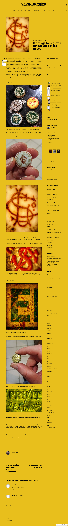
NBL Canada (49, 379)
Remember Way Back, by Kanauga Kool (53, 237)
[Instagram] (52, 119)
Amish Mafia (49, 315)
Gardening (49, 348)
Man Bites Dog (49, 373)
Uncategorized (49, 422)
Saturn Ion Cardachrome (51, 399)
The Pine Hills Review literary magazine (53, 210)
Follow (59, 65)
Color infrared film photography (52, 335)
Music (48, 378)
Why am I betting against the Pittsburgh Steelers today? (12, 468)
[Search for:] (54, 74)
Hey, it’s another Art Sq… (58, 102)
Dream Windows (50, 343)
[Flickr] (56, 119)
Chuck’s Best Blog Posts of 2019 (35, 466)
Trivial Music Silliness (50, 245)
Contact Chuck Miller (20, 8)
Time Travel (49, 415)
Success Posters (50, 405)
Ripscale (48, 396)
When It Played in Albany (51, 427)
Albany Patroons (50, 310)
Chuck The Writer (33, 4)
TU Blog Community (50, 420)
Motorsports (49, 374)
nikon (48, 381)
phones (48, 384)
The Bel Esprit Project (50, 242)
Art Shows (49, 318)
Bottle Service (49, 328)
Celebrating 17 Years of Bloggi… (57, 83)
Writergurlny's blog (50, 247)
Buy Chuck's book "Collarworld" (52, 179)
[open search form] (66, 1)
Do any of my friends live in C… (56, 95)
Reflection (49, 394)
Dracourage (49, 341)
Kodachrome (49, 366)
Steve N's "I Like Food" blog (51, 208)
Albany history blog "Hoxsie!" (51, 169)
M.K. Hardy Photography (51, 256)
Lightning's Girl (49, 371)
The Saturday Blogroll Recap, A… (57, 100)
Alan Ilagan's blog (50, 187)
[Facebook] (48, 119)
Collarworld (49, 333)
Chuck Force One (50, 331)
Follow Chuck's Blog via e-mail (53, 58)
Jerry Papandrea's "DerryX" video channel (53, 197)
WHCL (48, 425)
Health (48, 358)
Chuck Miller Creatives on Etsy (52, 296)
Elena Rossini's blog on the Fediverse (53, 224)
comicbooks (49, 336)
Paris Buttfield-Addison (51, 234)
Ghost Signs (49, 351)
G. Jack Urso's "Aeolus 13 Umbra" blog (53, 192)
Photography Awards (36, 10)
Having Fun (49, 356)
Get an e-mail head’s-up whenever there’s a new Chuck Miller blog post (38, 8)
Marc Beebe (52, 85)
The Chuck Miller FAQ (50, 161)
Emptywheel (49, 226)
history (48, 361)
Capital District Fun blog (51, 189)
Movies (48, 376)
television (48, 407)
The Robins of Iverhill (50, 412)
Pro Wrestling (49, 391)
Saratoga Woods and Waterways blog (53, 205)
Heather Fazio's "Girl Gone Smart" (52, 194)
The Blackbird (49, 410)
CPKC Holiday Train (50, 340)
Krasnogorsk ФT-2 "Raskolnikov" (52, 368)
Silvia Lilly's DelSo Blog (50, 207)
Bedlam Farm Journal (50, 221)
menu (66, 1)
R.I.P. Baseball (49, 235)
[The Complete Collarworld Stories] (66, 9)
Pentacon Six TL (49, 383)
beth (51, 83)
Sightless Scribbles (50, 240)
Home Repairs (49, 363)
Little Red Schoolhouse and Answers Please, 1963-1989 (21, 10)
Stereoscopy (49, 401)
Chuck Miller (35, 40)
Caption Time (49, 330)
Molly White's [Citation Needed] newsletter (54, 232)
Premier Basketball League (51, 389)
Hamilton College (50, 353)
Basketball (49, 325)
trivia (48, 417)
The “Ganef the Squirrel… (57, 90)
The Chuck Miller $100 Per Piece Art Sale (48, 10)
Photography (45, 40)
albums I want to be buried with (52, 313)
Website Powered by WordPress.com (12, 524)
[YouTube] (54, 119)
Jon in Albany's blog (50, 199)
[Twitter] (50, 119)
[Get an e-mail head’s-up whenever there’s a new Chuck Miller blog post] (66, 10)
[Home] (66, 11)
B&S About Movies (50, 287)
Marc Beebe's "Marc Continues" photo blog (54, 258)
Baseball (48, 323)
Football (48, 346)
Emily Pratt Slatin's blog (51, 191)
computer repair (49, 338)
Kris (48, 369)
